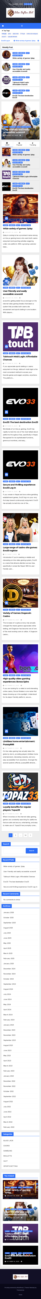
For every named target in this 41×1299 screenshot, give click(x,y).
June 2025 (7, 938)
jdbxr (9, 33)
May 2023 (7, 1056)
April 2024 (7, 1010)
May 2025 (7, 943)
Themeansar (20, 1290)
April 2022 (7, 1117)
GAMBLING (21, 53)
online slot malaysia (32, 33)
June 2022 (7, 1112)
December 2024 (9, 969)
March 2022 (7, 1122)
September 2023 (9, 1040)
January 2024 (8, 1025)
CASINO (15, 53)
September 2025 (9, 923)
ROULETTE (7, 1156)
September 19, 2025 (12, 814)
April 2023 (7, 1061)
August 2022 (8, 1102)
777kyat (22, 33)
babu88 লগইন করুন (12, 36)
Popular (19, 145)
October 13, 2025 (11, 491)
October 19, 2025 (32, 135)
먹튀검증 (4, 33)
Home (20, 1294)
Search (6, 844)
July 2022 (7, 1107)
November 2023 (9, 1035)
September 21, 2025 (12, 748)
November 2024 (9, 974)
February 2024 (9, 1020)
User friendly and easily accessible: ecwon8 (21, 70)
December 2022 (9, 1081)
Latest (7, 145)
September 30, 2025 (12, 620)
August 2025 (8, 928)
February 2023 (8, 1071)
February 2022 (8, 1127)
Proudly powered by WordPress (14, 1287)
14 (25, 835)
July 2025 (7, 933)
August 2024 (8, 989)
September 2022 (9, 1096)
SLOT (27, 53)
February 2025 (8, 958)
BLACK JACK (8, 1141)
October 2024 (8, 979)
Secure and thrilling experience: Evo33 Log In (20, 887)
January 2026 (8, 912)
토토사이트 (15, 33)
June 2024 (7, 999)
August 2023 (8, 1045)
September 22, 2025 (12, 685)
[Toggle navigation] (22, 25)
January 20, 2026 (11, 232)
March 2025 (7, 953)
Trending (33, 145)
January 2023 (8, 1076)
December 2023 (9, 1030)
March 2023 (7, 1066)
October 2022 (8, 1091)
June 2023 (7, 1050)
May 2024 (7, 1004)
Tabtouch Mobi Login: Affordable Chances (20, 83)
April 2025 (7, 948)
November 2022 (9, 1086)
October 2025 (8, 918)
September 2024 (9, 984)
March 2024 (8, 1015)
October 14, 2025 (11, 426)
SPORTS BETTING (17, 55)
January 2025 (8, 964)
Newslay (32, 1287)
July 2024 (7, 994)
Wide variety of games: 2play (23, 58)
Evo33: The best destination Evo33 (20, 422)
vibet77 (4, 36)
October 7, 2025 (11, 554)
